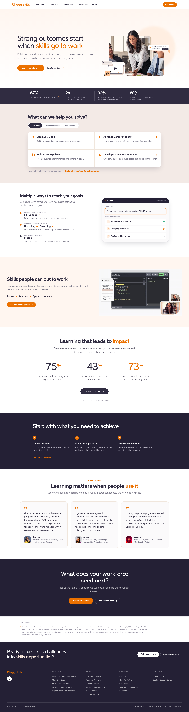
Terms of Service (155, 706)
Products (54, 5)
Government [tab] (70, 125)
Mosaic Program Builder (95, 687)
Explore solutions (29, 68)
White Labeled (91, 691)
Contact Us (169, 5)
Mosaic (28, 238)
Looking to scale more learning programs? (63, 171)
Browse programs (171, 654)
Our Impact (124, 684)
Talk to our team (54, 68)
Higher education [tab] (52, 125)
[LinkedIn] (9, 678)
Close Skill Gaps (58, 680)
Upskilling (29, 226)
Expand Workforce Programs (63, 691)
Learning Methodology (128, 687)
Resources (83, 5)
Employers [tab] (35, 125)
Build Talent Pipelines (60, 684)
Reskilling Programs (93, 680)
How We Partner (126, 680)
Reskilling (45, 226)
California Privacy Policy (173, 706)
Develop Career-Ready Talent (64, 676)
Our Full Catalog (92, 684)
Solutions (40, 5)
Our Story (123, 676)
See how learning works (20, 305)
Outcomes (68, 5)
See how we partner (42, 458)
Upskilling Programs (93, 676)
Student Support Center (162, 680)
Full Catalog (30, 215)
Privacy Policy (140, 706)
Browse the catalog (108, 601)
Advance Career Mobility (62, 687)
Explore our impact (93, 391)
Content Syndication (94, 694)
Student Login (158, 676)
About (94, 5)
